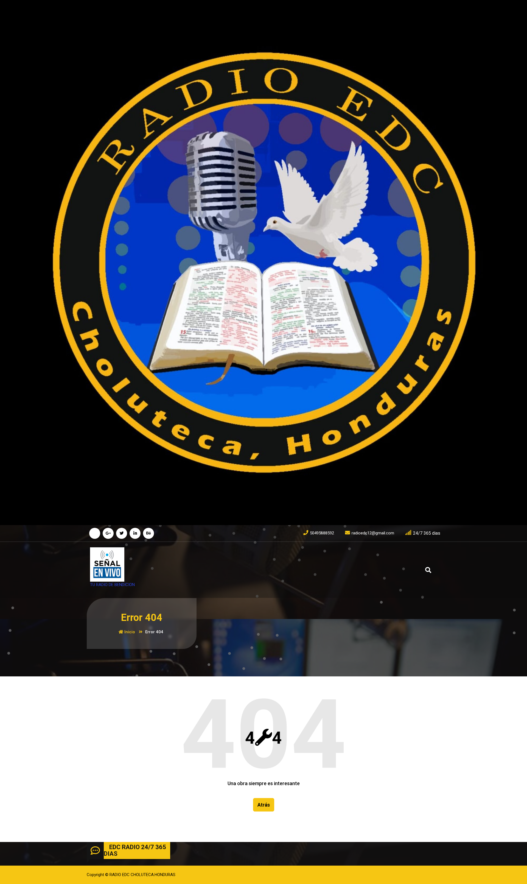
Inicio (129, 631)
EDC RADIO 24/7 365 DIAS (135, 850)
